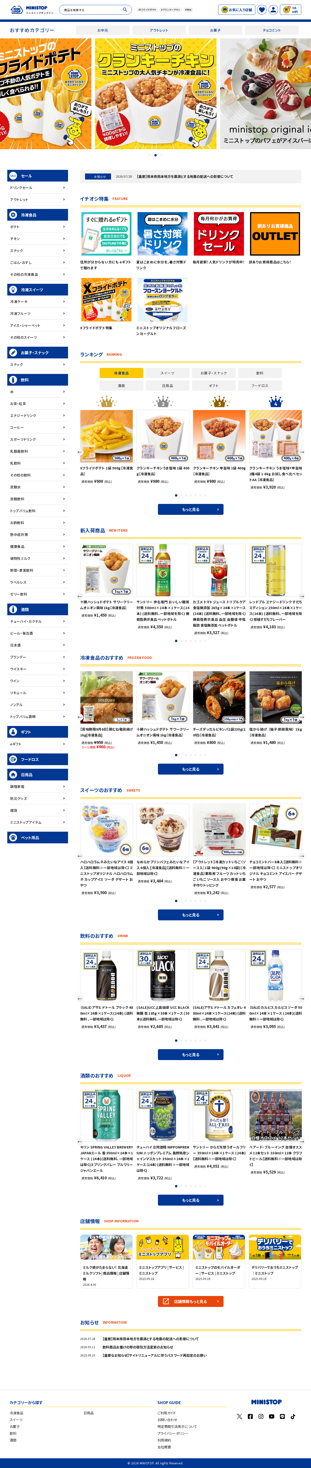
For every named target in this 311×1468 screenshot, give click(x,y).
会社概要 (164, 1446)
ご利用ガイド (166, 1412)
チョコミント (272, 30)
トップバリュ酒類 (23, 716)
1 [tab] (149, 155)
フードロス (30, 759)
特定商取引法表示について (177, 1426)
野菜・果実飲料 (22, 570)
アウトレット (159, 30)
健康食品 (17, 546)
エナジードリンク (23, 415)
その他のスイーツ (23, 337)
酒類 (25, 609)
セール (26, 176)
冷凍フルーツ (20, 313)
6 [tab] (201, 496)
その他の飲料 (20, 475)
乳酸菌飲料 (19, 451)
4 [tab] (191, 496)
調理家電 (17, 786)
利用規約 (164, 1440)
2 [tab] (155, 155)
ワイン (14, 680)
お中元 (102, 30)
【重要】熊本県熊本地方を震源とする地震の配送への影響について (185, 176)
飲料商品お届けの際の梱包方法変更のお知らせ (138, 1347)
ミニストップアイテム (26, 822)
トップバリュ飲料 (23, 510)
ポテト (15, 226)
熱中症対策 (19, 534)
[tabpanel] (155, 93)
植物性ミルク (20, 558)
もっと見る (190, 509)
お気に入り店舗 (240, 9)
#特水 (188, 9)
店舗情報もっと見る (190, 1301)
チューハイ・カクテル (26, 621)
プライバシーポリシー (173, 1433)
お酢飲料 (17, 522)
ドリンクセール (21, 187)
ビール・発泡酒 (21, 633)
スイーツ (16, 1419)
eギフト (16, 744)
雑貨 (13, 810)
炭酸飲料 (17, 498)
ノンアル (16, 704)
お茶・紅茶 (18, 403)
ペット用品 (30, 837)
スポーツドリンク (23, 439)
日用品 (27, 774)
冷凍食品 (28, 215)
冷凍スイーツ (32, 290)
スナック (16, 250)
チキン (15, 238)
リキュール (18, 692)
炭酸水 (15, 486)
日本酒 (15, 645)
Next (301, 452)
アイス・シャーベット (25, 325)
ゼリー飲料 (18, 594)
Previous (80, 452)
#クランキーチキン (170, 9)
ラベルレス (18, 582)
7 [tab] (205, 496)
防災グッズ (18, 798)
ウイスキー (18, 668)
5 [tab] (196, 496)
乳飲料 (15, 463)
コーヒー (17, 427)
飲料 (25, 380)
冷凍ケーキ (19, 301)
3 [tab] (161, 155)
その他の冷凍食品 (24, 274)
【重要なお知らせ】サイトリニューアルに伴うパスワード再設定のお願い (155, 1355)
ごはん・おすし (21, 262)
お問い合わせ (167, 1419)
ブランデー (18, 657)
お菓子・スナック (34, 352)
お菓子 (215, 30)
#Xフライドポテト (147, 9)
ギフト (26, 732)
